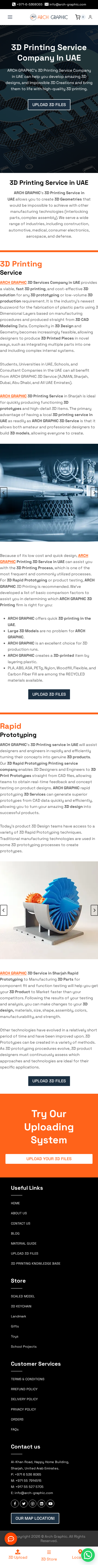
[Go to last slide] (3, 492)
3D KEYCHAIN (21, 1306)
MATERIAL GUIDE (23, 1243)
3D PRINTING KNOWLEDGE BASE (35, 1263)
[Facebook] (15, 1503)
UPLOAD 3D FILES (24, 1253)
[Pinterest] (32, 1503)
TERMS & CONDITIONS (27, 1379)
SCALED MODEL (23, 1296)
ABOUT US (19, 1213)
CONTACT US (20, 1223)
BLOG (15, 1233)
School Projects (24, 1346)
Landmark (18, 1316)
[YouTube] (50, 1503)
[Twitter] (24, 1503)
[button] (88, 1555)
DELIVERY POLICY (24, 1399)
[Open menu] (10, 17)
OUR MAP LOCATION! (35, 1518)
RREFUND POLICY (24, 1389)
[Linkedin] (41, 1503)
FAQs (15, 1429)
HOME (15, 1203)
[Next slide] (94, 492)
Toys (14, 1336)
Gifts (15, 1326)
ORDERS (17, 1419)
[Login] (90, 17)
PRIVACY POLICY (23, 1409)
